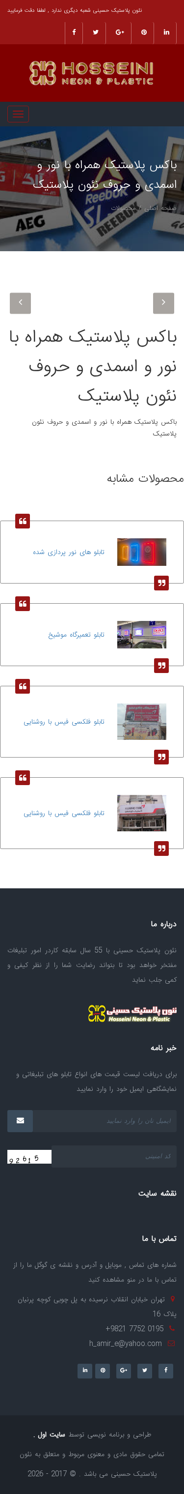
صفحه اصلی (160, 208)
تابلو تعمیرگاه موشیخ (76, 635)
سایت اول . (49, 1435)
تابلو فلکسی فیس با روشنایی (64, 722)
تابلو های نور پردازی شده (69, 552)
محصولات (123, 208)
